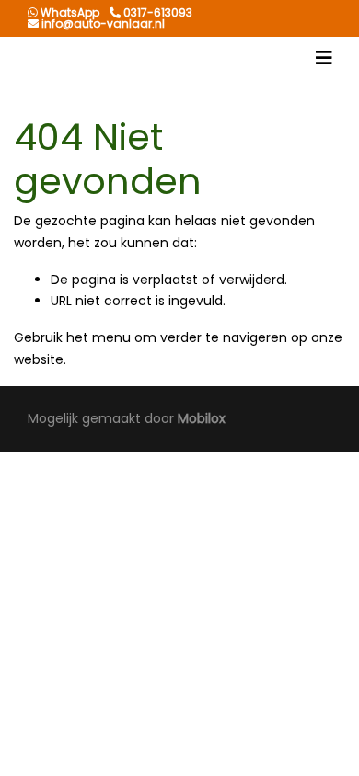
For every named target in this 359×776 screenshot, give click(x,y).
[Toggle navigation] (324, 58)
